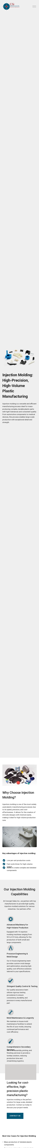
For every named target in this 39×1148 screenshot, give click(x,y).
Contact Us (15, 1116)
